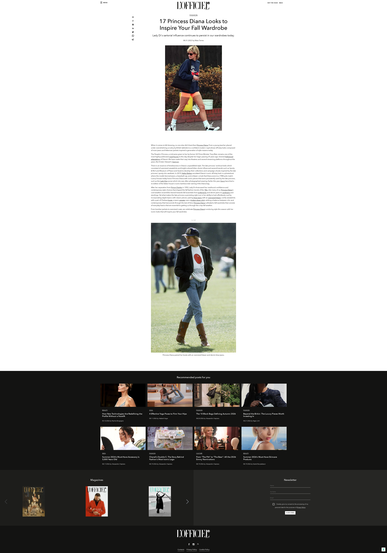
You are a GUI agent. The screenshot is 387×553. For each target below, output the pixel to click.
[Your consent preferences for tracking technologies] (383, 549)
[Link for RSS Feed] (198, 544)
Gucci (222, 181)
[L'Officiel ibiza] (193, 5)
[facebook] (133, 21)
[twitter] (133, 32)
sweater (182, 200)
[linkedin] (133, 28)
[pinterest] (133, 25)
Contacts (181, 549)
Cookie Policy (204, 549)
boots (170, 200)
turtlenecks (202, 193)
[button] (233, 290)
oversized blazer (214, 198)
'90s (206, 190)
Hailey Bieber (187, 173)
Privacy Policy (301, 507)
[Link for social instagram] (193, 545)
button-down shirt (198, 200)
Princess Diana (202, 145)
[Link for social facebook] (189, 545)
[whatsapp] (133, 36)
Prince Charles (176, 187)
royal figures (174, 157)
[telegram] (133, 40)
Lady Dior (164, 181)
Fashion (194, 15)
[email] (133, 17)
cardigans (226, 193)
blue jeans (198, 198)
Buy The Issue (273, 3)
